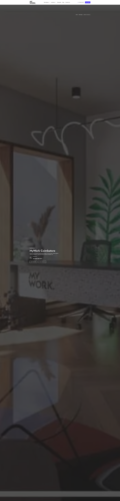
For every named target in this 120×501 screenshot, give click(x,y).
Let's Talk (87, 2)
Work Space (46, 2)
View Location (41, 261)
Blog (63, 2)
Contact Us (67, 2)
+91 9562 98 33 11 (37, 259)
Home (77, 14)
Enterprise (59, 2)
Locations (53, 2)
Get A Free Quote (33, 261)
